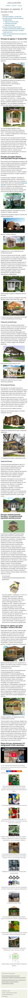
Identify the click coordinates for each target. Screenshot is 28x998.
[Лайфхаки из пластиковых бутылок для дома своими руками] (14, 870)
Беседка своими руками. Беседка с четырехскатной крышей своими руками (14, 27)
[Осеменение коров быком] (14, 901)
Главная (8, 5)
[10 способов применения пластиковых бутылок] (14, 803)
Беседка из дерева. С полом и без (12, 16)
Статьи (20, 5)
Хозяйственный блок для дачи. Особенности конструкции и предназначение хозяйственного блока (13, 981)
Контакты (3, 992)
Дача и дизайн (14, 3)
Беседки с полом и (7, 768)
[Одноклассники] (19, 771)
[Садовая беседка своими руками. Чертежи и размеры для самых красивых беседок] (14, 946)
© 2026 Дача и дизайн (6, 990)
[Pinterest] (14, 771)
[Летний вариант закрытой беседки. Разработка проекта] (14, 962)
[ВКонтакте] (8, 771)
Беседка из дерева (8, 765)
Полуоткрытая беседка (11, 23)
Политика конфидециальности (7, 994)
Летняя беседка (22, 765)
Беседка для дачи (15, 765)
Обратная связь (5, 996)
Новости (14, 5)
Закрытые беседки (10, 25)
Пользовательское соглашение (11, 992)
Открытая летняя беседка (11, 22)
